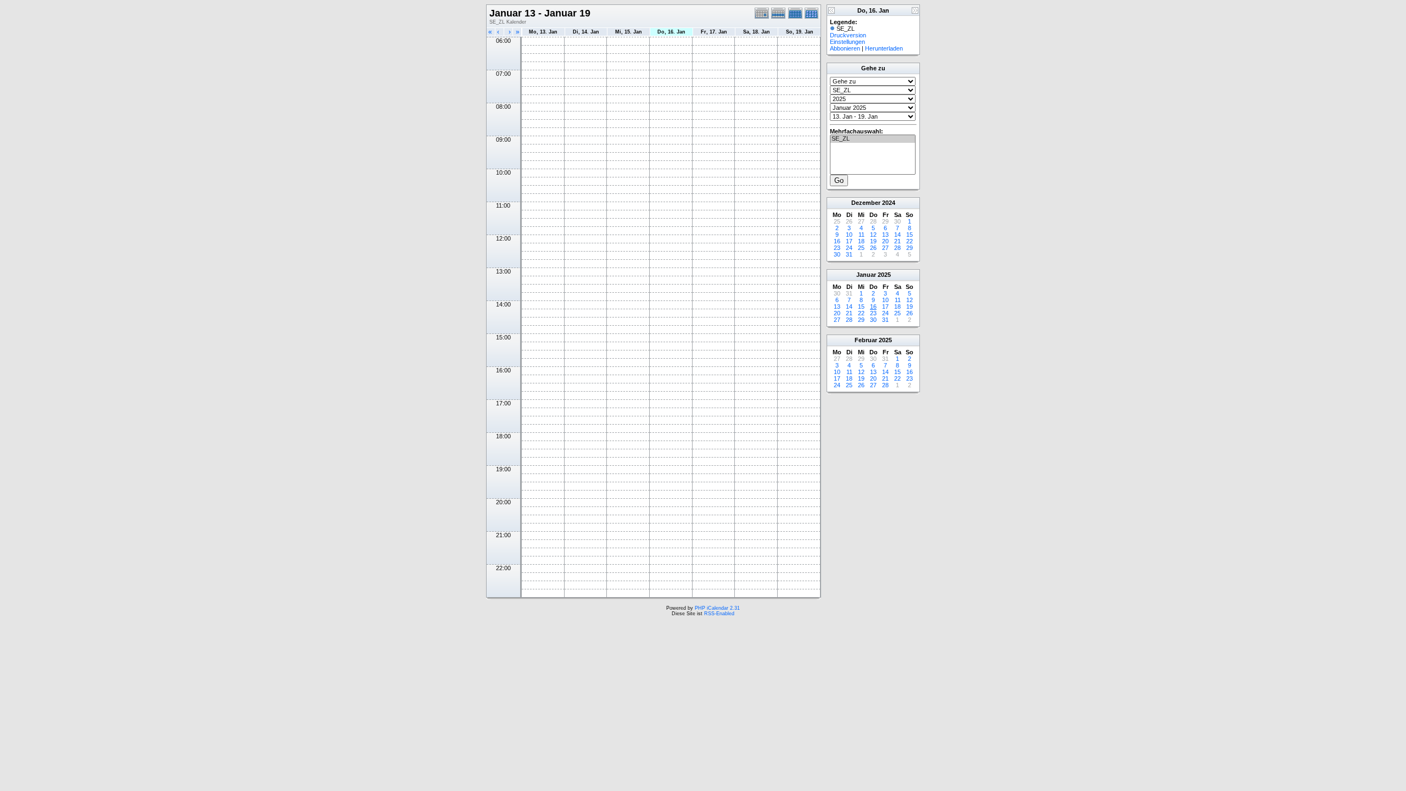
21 (897, 241)
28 (897, 247)
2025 (884, 274)
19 (873, 241)
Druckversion (848, 35)
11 (861, 234)
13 (885, 234)
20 (885, 241)
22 (909, 241)
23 (837, 247)
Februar (866, 340)
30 (837, 254)
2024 (888, 202)
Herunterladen (884, 48)
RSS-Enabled (719, 613)
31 (849, 254)
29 (909, 247)
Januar (866, 274)
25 (861, 247)
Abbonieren (845, 48)
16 (837, 241)
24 (849, 247)
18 (861, 241)
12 (873, 234)
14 (897, 234)
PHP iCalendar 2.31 (717, 608)
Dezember (865, 202)
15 (909, 234)
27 (885, 247)
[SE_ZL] (872, 139)
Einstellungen (847, 41)
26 (873, 247)
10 (849, 234)
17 (849, 241)
